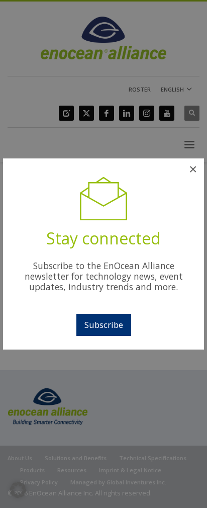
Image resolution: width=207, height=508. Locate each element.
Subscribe (103, 324)
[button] (18, 490)
